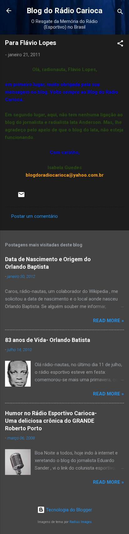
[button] (120, 44)
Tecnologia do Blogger (68, 510)
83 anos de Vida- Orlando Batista (47, 340)
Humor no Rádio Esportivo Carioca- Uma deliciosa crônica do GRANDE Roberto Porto (51, 421)
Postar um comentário (34, 216)
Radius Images (81, 522)
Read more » (108, 320)
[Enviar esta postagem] (21, 197)
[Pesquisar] (120, 12)
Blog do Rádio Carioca (64, 10)
